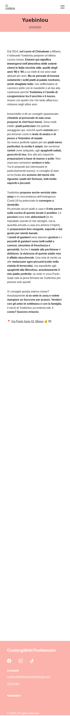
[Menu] (62, 6)
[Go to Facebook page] (9, 661)
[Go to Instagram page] (21, 661)
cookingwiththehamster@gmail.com (28, 676)
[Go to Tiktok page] (32, 661)
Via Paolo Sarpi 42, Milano (27, 321)
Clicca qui (13, 683)
